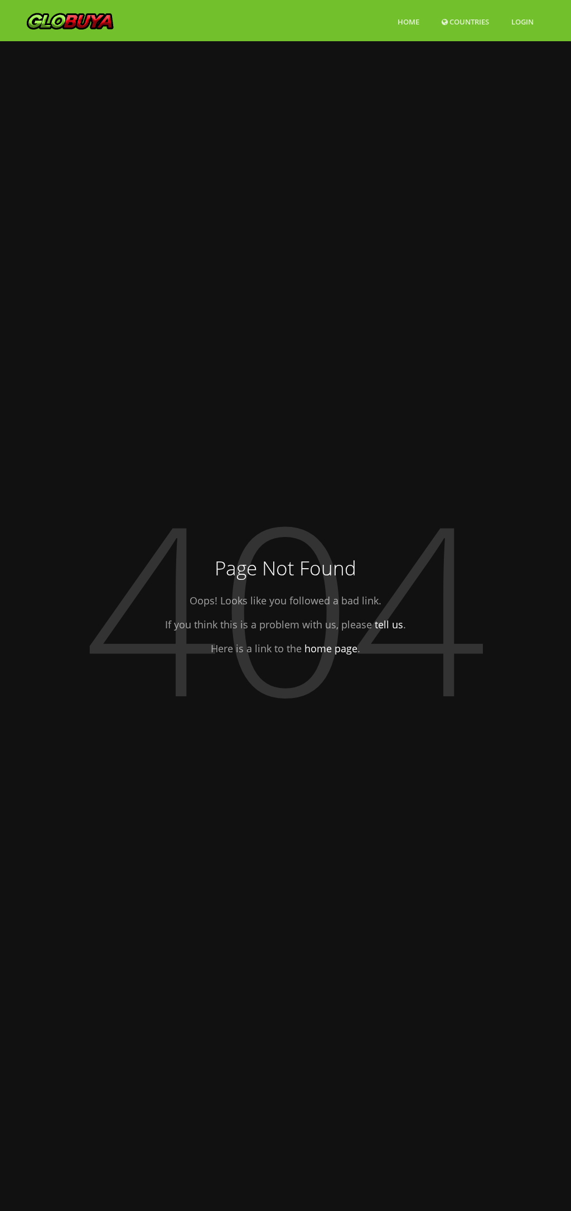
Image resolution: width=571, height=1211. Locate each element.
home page (330, 648)
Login (522, 21)
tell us (389, 624)
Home (408, 22)
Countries (468, 21)
